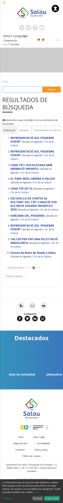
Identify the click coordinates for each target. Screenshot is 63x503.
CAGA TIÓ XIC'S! (21, 188)
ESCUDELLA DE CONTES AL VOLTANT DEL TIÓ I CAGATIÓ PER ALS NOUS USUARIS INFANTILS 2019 (33, 203)
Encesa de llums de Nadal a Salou (33, 253)
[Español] (43, 39)
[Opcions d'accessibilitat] (55, 8)
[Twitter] (27, 318)
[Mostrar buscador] (58, 39)
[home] (31, 12)
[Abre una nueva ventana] (21, 27)
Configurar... (8, 498)
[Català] (39, 39)
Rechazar (37, 498)
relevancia (24, 130)
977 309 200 (31, 467)
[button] (4, 4)
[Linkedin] (35, 318)
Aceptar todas (52, 498)
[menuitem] (39, 39)
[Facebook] (19, 318)
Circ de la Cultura (29, 172)
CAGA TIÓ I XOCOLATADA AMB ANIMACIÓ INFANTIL (31, 167)
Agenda (38, 141)
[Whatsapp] (42, 318)
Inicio (5, 81)
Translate (13, 44)
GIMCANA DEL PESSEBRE (27, 215)
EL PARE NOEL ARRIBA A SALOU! (32, 178)
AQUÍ (36, 492)
